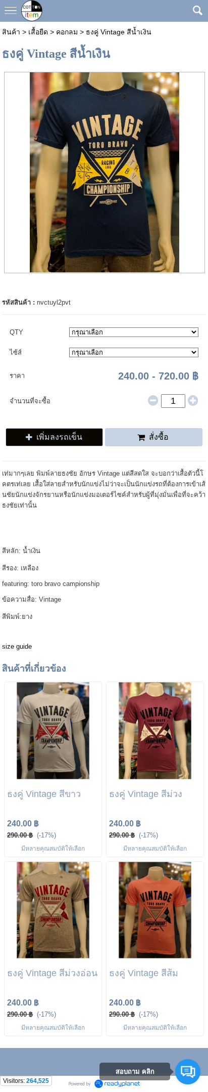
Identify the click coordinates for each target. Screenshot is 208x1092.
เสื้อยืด (38, 32)
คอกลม (67, 32)
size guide (17, 646)
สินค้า (11, 32)
